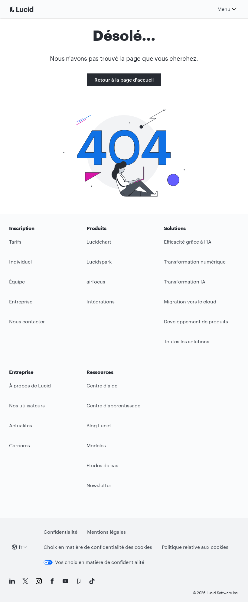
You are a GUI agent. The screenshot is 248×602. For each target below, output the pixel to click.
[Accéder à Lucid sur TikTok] (92, 581)
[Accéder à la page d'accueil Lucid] (29, 9)
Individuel (20, 261)
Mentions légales (106, 532)
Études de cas (102, 465)
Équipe (17, 281)
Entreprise (20, 301)
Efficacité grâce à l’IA (187, 241)
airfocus (95, 281)
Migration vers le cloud (190, 301)
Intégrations (100, 301)
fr (20, 547)
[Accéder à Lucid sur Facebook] (52, 581)
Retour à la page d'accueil (124, 80)
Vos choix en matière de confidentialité (99, 562)
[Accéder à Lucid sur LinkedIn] (12, 581)
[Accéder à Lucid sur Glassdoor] (79, 581)
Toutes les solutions (186, 341)
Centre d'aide (101, 385)
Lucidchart (98, 241)
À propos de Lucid (30, 385)
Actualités (20, 425)
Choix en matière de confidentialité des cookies (98, 547)
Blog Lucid (98, 425)
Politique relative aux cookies (195, 547)
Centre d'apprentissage (113, 405)
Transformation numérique (195, 261)
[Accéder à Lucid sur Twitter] (25, 581)
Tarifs (15, 241)
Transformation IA (184, 281)
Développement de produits (196, 321)
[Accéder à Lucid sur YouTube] (65, 581)
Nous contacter (27, 321)
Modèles (96, 445)
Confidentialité (60, 532)
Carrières (19, 445)
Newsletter (98, 485)
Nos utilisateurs (27, 405)
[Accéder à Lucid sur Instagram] (39, 581)
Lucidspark (99, 261)
